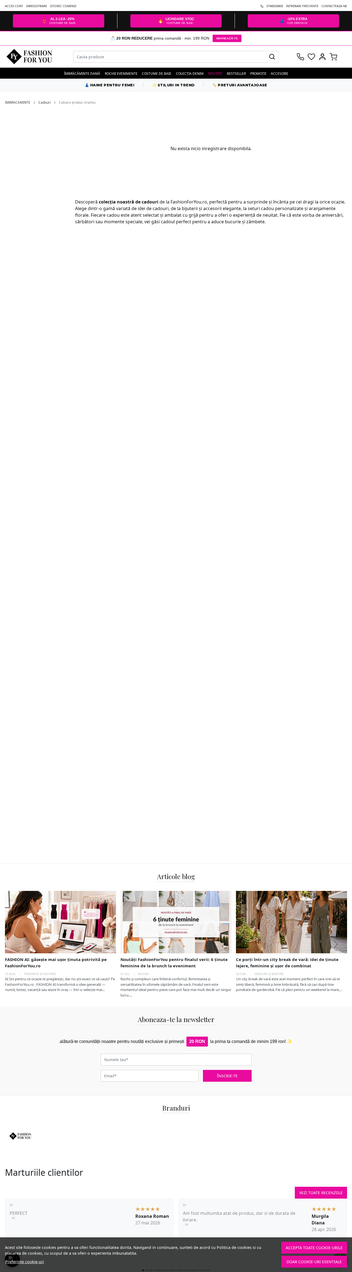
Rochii (143, 974)
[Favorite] (311, 57)
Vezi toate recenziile (321, 1192)
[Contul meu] (322, 57)
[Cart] (333, 57)
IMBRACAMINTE (17, 102)
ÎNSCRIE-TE (227, 1075)
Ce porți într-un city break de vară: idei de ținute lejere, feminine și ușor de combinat (287, 962)
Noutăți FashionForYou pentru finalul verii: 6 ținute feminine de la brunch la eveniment (174, 962)
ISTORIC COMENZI (63, 6)
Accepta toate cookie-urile (314, 1247)
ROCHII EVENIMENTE (121, 73)
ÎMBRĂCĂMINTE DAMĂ (82, 73)
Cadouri (44, 102)
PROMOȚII (258, 73)
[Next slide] (336, 944)
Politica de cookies (234, 1247)
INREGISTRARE (36, 6)
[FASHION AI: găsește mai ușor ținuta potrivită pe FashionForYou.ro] (60, 922)
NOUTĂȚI (215, 73)
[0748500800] (300, 57)
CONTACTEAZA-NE (334, 6)
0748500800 (274, 6)
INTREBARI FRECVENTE (302, 6)
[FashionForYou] (36, 57)
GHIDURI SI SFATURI (269, 974)
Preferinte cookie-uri (24, 1261)
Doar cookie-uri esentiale (314, 1261)
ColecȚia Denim (190, 73)
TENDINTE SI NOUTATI (40, 974)
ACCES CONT (14, 6)
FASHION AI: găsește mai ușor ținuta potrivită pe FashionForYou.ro (56, 962)
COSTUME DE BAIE (156, 73)
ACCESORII (279, 73)
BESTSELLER (236, 73)
